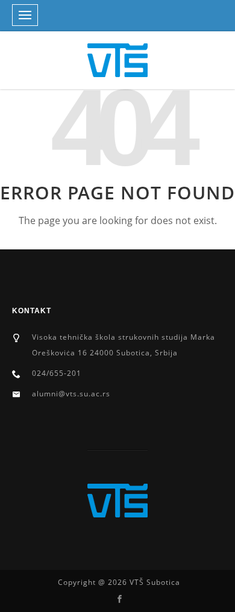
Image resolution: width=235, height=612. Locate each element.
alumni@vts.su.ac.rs (71, 394)
